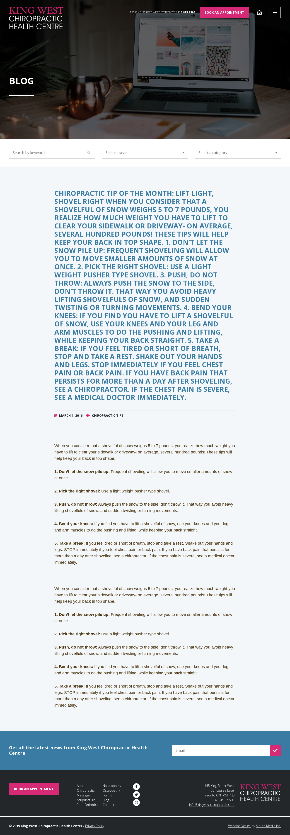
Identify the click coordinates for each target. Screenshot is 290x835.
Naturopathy (112, 786)
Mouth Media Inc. (268, 826)
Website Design (239, 826)
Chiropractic (85, 790)
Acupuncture (86, 800)
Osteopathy (111, 790)
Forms (107, 795)
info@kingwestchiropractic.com (211, 805)
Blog (106, 800)
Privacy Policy (94, 826)
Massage (83, 795)
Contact (108, 805)
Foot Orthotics (87, 805)
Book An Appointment (224, 12)
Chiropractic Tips (107, 415)
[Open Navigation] (275, 12)
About (81, 786)
